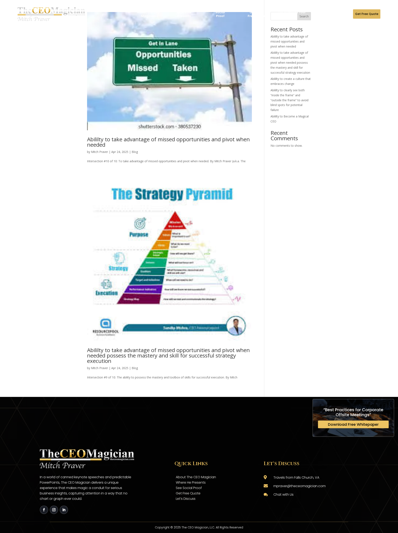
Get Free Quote (366, 14)
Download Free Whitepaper (353, 424)
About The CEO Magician (148, 14)
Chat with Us (283, 494)
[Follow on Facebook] (44, 510)
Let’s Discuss (185, 498)
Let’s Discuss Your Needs (292, 14)
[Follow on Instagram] (54, 510)
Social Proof (220, 14)
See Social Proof (189, 487)
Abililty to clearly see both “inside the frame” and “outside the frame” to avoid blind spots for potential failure (289, 100)
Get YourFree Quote (256, 14)
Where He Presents (191, 482)
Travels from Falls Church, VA (296, 477)
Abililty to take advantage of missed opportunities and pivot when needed (168, 141)
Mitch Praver (99, 152)
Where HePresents (184, 14)
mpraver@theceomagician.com (299, 486)
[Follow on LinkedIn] (64, 510)
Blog (135, 152)
